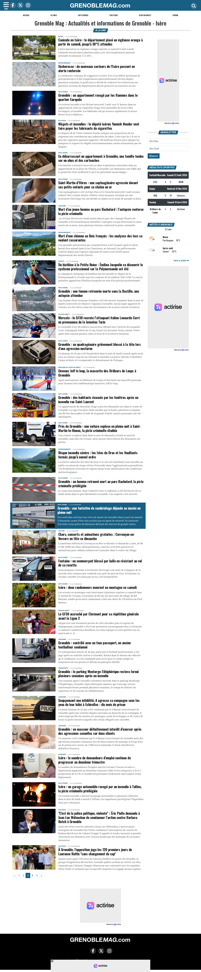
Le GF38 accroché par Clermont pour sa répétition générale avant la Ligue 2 (98, 616)
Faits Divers (83, 15)
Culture (61, 531)
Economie (62, 754)
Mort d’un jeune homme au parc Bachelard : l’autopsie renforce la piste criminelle (101, 211)
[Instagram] (27, 5)
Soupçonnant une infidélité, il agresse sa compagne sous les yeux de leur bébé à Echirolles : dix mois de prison (99, 702)
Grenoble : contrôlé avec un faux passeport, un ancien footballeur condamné (94, 644)
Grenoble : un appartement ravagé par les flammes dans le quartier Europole (98, 97)
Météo (60, 36)
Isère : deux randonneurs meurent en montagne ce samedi (97, 587)
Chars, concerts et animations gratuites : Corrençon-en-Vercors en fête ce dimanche (96, 536)
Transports (63, 668)
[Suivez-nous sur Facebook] (92, 952)
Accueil (26, 15)
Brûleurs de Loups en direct (69, 367)
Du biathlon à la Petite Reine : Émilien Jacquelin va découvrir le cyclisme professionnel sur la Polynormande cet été (100, 266)
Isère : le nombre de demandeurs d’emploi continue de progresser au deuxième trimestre (94, 760)
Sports (61, 261)
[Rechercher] (193, 6)
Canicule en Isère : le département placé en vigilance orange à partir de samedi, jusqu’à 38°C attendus (100, 42)
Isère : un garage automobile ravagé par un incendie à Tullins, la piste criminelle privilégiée (100, 788)
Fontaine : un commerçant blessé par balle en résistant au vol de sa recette (100, 563)
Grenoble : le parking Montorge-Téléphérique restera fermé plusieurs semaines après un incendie (98, 673)
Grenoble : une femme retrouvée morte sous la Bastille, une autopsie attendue (98, 293)
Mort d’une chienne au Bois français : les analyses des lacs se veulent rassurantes (100, 238)
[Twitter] (20, 5)
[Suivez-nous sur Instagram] (109, 952)
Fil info (54, 15)
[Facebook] (12, 5)
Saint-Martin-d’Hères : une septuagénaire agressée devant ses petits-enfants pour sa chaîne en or (98, 184)
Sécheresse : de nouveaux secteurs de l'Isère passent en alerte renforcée (96, 68)
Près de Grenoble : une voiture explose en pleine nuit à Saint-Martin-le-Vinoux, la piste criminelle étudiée (99, 428)
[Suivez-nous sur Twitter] (100, 952)
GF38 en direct (145, 15)
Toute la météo (180, 260)
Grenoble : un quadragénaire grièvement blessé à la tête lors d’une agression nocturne (99, 346)
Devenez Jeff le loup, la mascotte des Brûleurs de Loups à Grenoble (97, 373)
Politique (114, 15)
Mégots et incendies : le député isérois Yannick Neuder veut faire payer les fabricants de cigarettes (98, 126)
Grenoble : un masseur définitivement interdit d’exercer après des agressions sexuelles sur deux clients (100, 731)
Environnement (64, 63)
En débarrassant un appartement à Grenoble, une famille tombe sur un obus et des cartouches (100, 158)
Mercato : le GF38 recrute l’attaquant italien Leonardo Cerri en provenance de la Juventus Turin (99, 319)
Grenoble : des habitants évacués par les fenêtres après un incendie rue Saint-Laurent (98, 399)
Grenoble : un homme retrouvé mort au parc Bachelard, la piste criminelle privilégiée (101, 483)
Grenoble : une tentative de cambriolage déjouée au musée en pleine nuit (99, 510)
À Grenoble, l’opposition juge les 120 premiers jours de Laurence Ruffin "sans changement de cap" (95, 851)
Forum (175, 15)
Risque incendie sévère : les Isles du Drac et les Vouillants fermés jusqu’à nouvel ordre (97, 454)
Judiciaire (62, 206)
